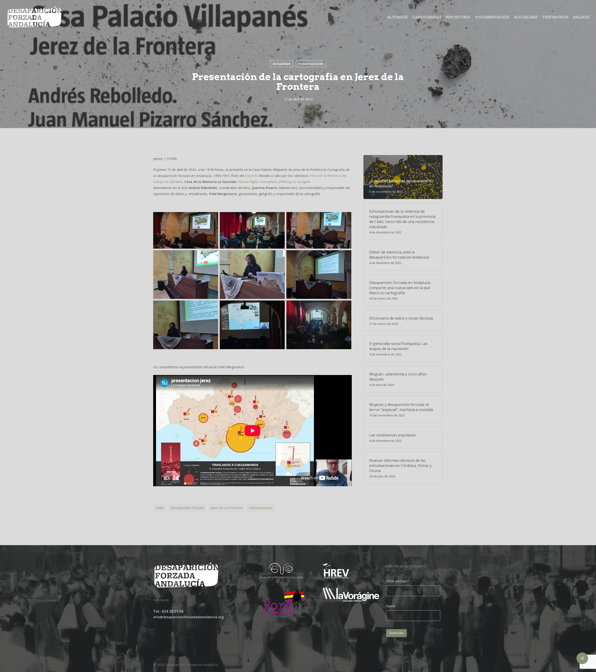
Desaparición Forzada (187, 508)
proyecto (251, 175)
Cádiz (160, 508)
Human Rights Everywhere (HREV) (263, 181)
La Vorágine (301, 181)
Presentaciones (310, 63)
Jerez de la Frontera (226, 508)
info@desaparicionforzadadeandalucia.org (188, 617)
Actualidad (281, 63)
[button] (186, 230)
